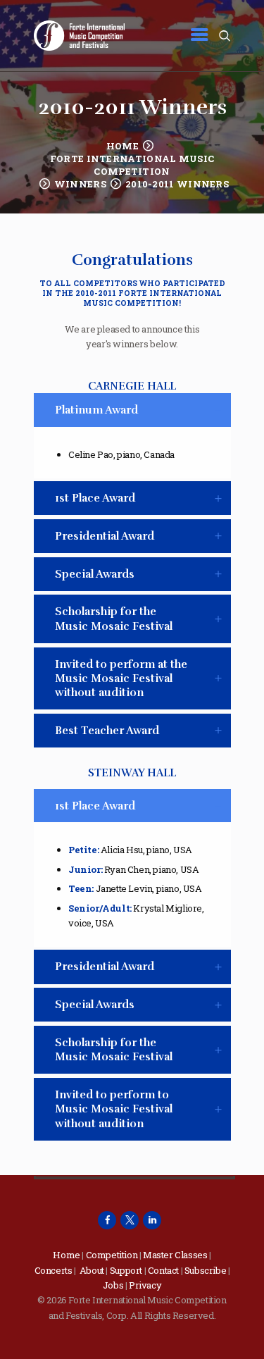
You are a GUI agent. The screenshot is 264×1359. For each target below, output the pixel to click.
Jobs (113, 1285)
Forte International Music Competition (132, 165)
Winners (80, 184)
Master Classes (175, 1254)
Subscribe (205, 1270)
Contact (163, 1270)
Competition (112, 1254)
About (92, 1270)
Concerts (53, 1270)
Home (122, 145)
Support (126, 1270)
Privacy (145, 1285)
